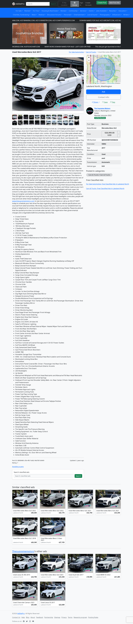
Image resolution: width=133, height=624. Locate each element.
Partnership (48, 617)
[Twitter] (27, 621)
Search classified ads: (22, 472)
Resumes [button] (112, 11)
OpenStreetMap (110, 83)
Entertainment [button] (79, 15)
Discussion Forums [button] (54, 15)
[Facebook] (24, 621)
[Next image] (35, 499)
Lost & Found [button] (92, 15)
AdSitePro (20, 4)
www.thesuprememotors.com (23, 201)
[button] (88, 57)
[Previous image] (14, 499)
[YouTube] (33, 621)
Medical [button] (41, 15)
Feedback (39, 617)
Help (23, 617)
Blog (27, 617)
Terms (70, 617)
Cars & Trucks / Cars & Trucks (99, 175)
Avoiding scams (18, 467)
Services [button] (83, 11)
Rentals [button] (63, 11)
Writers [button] (126, 15)
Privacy (64, 617)
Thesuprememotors (23, 551)
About (32, 617)
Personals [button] (67, 15)
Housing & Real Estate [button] (50, 11)
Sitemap (57, 617)
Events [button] (91, 11)
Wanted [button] (27, 11)
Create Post (102, 3)
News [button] (34, 15)
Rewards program (80, 617)
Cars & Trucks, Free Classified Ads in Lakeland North (105, 188)
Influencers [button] (116, 15)
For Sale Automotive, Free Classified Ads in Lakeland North (107, 184)
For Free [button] (36, 11)
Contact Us (16, 617)
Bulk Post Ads (115, 3)
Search (53, 4)
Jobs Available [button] (101, 11)
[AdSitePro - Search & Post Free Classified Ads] (13, 3)
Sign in (81, 4)
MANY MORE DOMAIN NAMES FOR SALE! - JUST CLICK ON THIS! (52, 47)
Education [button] (122, 11)
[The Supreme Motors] (89, 111)
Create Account (88, 4)
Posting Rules (93, 617)
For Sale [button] (19, 11)
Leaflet (97, 83)
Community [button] (73, 11)
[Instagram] (30, 621)
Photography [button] (105, 15)
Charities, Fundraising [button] (21, 15)
